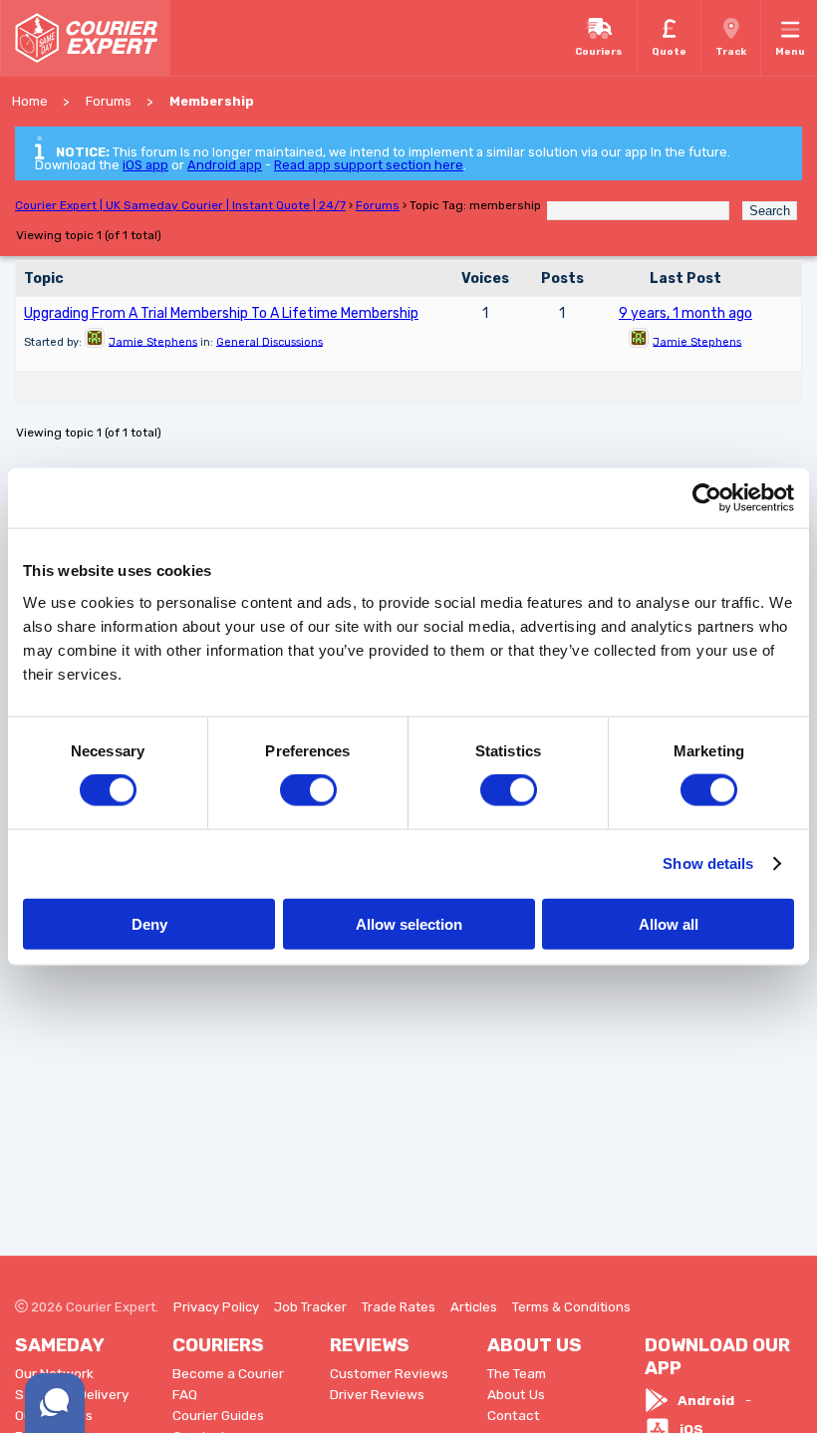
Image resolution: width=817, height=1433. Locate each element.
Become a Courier (228, 1373)
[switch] (308, 790)
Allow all (668, 923)
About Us (516, 1394)
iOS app (145, 164)
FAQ (184, 1394)
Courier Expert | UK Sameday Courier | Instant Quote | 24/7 (180, 205)
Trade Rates (398, 1306)
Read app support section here (368, 164)
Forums (378, 205)
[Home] (85, 38)
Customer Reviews (389, 1373)
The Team (516, 1373)
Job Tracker (310, 1306)
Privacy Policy (216, 1306)
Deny (149, 923)
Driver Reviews (377, 1394)
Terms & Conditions (571, 1306)
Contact (513, 1415)
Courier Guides (218, 1415)
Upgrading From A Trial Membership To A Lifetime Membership (221, 313)
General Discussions (269, 341)
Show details (708, 863)
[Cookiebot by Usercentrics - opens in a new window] (707, 498)
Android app (224, 164)
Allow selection (409, 923)
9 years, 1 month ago (685, 313)
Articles (473, 1306)
